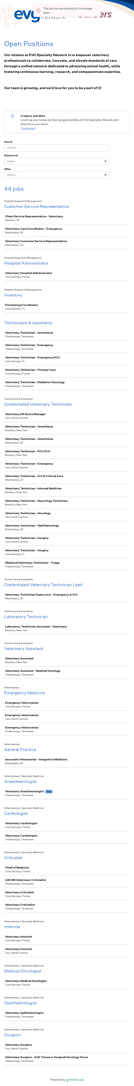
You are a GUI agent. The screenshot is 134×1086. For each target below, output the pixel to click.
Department (11, 155)
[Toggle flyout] (105, 161)
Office (7, 169)
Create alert (28, 128)
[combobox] (7, 161)
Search (8, 141)
